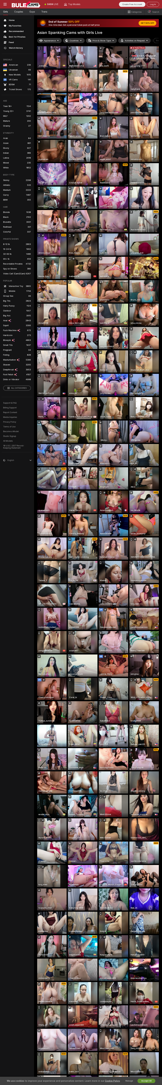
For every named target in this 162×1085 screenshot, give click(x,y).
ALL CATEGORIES (19, 388)
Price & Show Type (102, 40)
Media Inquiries (10, 417)
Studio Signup (9, 436)
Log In (153, 4)
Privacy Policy (9, 422)
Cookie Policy (112, 1081)
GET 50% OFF (147, 23)
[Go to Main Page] (26, 4)
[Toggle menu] (5, 4)
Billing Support (10, 408)
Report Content (10, 412)
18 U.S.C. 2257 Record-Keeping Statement (13, 447)
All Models (8, 441)
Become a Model (11, 431)
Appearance (50, 40)
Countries (74, 40)
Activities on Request (135, 40)
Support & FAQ (10, 403)
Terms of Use (9, 427)
